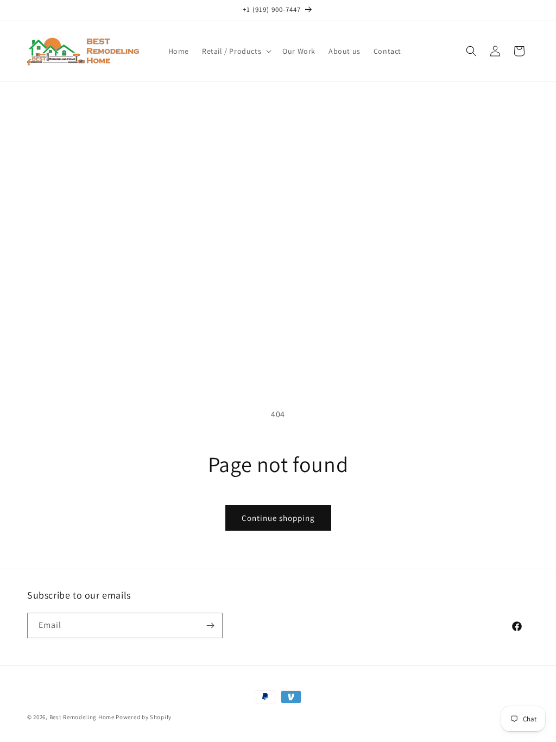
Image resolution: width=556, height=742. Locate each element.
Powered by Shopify (144, 717)
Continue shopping (278, 518)
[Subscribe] (210, 625)
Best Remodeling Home (82, 717)
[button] (235, 51)
